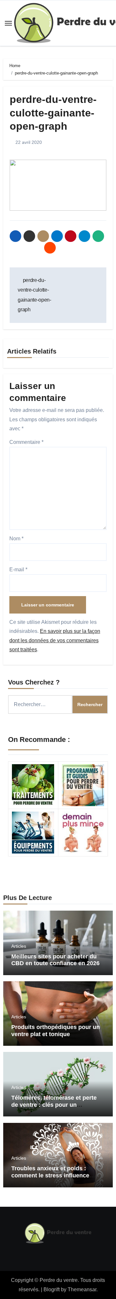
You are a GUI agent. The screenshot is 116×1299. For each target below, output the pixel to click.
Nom (16, 538)
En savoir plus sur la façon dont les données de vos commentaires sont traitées (54, 640)
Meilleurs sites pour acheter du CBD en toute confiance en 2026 (55, 960)
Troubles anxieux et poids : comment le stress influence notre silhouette (50, 1175)
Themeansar (82, 1289)
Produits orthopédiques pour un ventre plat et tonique (55, 1030)
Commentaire (26, 442)
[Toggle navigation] (8, 23)
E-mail (18, 569)
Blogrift (52, 1289)
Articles (18, 946)
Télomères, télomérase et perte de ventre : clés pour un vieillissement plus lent (54, 1104)
